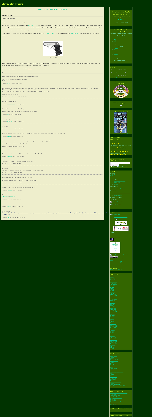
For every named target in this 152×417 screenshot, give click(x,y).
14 (118, 73)
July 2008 (112, 301)
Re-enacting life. (113, 378)
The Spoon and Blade (118, 188)
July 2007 (112, 316)
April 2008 (112, 305)
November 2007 (113, 311)
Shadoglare (9, 156)
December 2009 (113, 280)
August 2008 (112, 300)
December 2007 (113, 310)
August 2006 (112, 330)
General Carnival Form (118, 182)
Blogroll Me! (116, 184)
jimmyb (8, 172)
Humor (111, 370)
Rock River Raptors (33, 25)
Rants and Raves (113, 377)
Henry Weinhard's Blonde (115, 396)
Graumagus (9, 182)
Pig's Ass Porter (113, 400)
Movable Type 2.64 (116, 269)
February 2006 (113, 337)
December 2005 (113, 340)
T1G (114, 49)
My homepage (5, 196)
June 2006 (112, 332)
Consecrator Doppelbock (115, 395)
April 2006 (112, 335)
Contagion (9, 136)
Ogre (8, 114)
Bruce (115, 40)
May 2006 (112, 333)
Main (50, 9)
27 (116, 77)
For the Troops (113, 364)
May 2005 (112, 348)
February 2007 (113, 322)
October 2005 (113, 342)
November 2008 (113, 296)
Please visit (12, 196)
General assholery (114, 368)
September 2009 (113, 284)
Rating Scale (116, 61)
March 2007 (112, 321)
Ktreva (115, 41)
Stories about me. (113, 380)
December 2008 (113, 295)
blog (114, 244)
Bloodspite (116, 50)
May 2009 (112, 289)
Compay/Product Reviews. (115, 359)
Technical (112, 383)
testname (9, 206)
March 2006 (112, 336)
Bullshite (112, 358)
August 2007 (112, 315)
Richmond (116, 51)
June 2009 (112, 288)
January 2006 (113, 338)
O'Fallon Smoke (113, 399)
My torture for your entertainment (116, 372)
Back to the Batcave (118, 194)
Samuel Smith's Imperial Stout (116, 401)
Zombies (112, 386)
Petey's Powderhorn (118, 195)
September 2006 (113, 328)
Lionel (8, 199)
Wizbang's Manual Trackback (119, 181)
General (111, 367)
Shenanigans (113, 379)
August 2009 (112, 285)
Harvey (115, 53)
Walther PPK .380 (50, 33)
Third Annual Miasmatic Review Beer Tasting (119, 393)
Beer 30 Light (113, 394)
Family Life (112, 362)
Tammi (8, 149)
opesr (8, 217)
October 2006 (113, 327)
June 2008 (112, 303)
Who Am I (112, 175)
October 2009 (113, 283)
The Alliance (120, 106)
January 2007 (113, 324)
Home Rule (112, 369)
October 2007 (113, 312)
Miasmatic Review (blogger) (115, 176)
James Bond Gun (74, 33)
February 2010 (113, 278)
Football (13, 68)
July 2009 (112, 287)
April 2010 (112, 275)
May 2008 (112, 304)
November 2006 (113, 326)
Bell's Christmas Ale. (114, 404)
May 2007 (112, 319)
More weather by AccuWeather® (120, 217)
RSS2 (121, 262)
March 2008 (112, 306)
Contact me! (112, 174)
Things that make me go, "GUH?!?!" (117, 385)
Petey (115, 39)
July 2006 (112, 331)
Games (111, 365)
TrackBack (30, 68)
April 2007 (112, 320)
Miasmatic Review (12, 4)
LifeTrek (8, 83)
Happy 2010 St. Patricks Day (116, 398)
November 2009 (113, 282)
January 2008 (113, 309)
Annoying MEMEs (113, 356)
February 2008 (113, 308)
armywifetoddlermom (11, 96)
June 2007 (112, 317)
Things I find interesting (115, 384)
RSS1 (121, 261)
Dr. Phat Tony (9, 121)
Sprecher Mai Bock (114, 402)
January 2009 (113, 294)
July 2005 (112, 346)
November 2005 (113, 341)
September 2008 (113, 299)
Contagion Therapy (114, 361)
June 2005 (112, 347)
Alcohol (111, 354)
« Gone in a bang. (43, 9)
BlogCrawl (112, 357)
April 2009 (112, 290)
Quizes (111, 375)
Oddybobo (9, 128)
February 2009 (113, 293)
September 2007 (113, 314)
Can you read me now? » (60, 9)
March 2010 (112, 277)
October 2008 (113, 298)
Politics (111, 373)
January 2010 (113, 279)
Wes (8, 163)
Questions (112, 374)
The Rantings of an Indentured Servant (122, 192)
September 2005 (113, 343)
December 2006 (113, 325)
